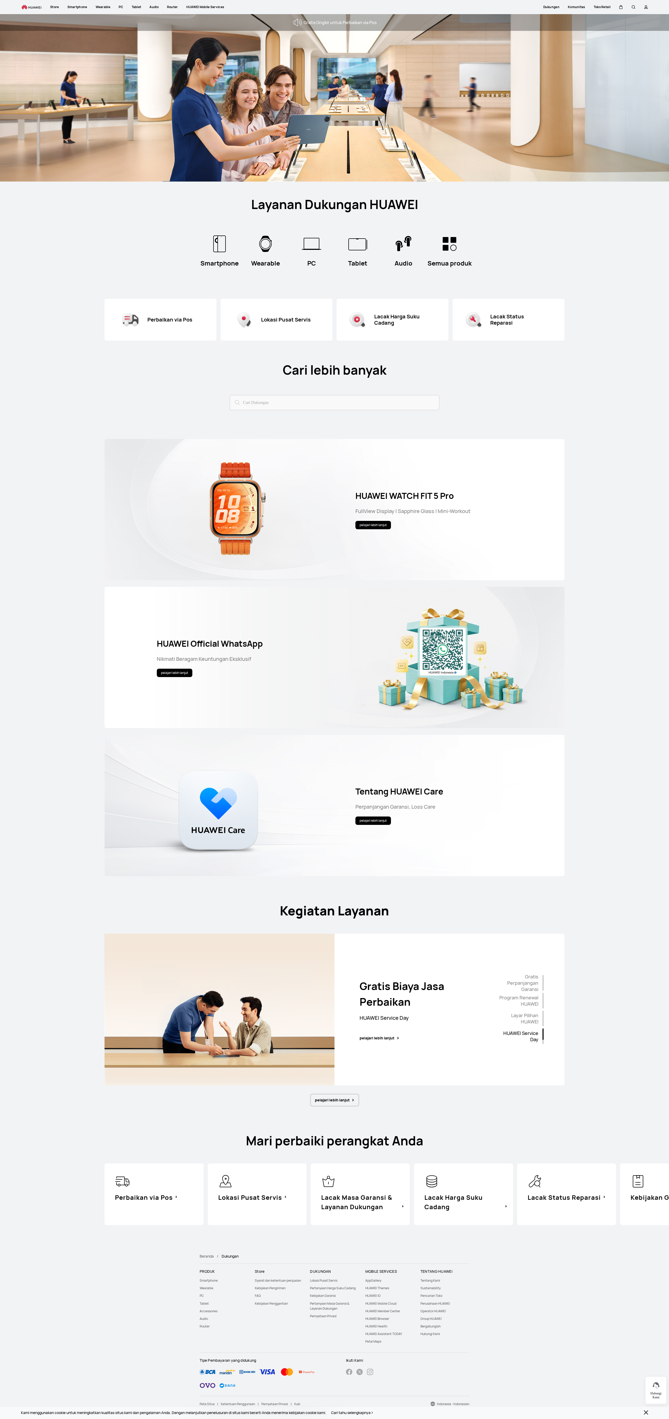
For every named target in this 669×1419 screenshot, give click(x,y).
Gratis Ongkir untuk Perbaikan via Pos (340, 22)
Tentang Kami (430, 1280)
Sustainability (430, 1288)
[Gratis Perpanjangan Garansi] (543, 983)
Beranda (207, 1256)
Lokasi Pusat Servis (323, 1280)
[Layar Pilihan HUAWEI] (543, 1018)
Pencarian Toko (431, 1295)
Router (205, 1326)
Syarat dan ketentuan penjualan (278, 1280)
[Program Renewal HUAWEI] (543, 1001)
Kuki (297, 1404)
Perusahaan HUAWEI (435, 1303)
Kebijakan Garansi (323, 1295)
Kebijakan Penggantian (271, 1303)
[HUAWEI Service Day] (543, 1036)
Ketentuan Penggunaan (238, 1404)
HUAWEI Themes (377, 1288)
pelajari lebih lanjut (377, 1038)
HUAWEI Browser (377, 1318)
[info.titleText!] (122, 1181)
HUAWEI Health (376, 1326)
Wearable (206, 1288)
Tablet (204, 1303)
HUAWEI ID (372, 1295)
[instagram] (370, 1372)
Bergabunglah (430, 1326)
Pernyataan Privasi (323, 1316)
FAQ (258, 1295)
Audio (204, 1318)
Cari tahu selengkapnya (351, 1412)
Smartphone (209, 1280)
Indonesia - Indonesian (453, 1404)
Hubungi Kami (430, 1334)
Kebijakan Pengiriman (270, 1288)
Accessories (208, 1311)
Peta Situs (207, 1404)
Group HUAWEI (431, 1318)
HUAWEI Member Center (382, 1311)
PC (202, 1295)
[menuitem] (224, 1280)
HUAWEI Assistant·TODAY (383, 1334)
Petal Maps (373, 1341)
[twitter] (359, 1372)
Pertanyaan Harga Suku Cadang (333, 1288)
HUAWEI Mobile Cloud (380, 1303)
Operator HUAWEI (433, 1311)
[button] (621, 7)
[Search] (236, 401)
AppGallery (373, 1280)
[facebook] (349, 1372)
